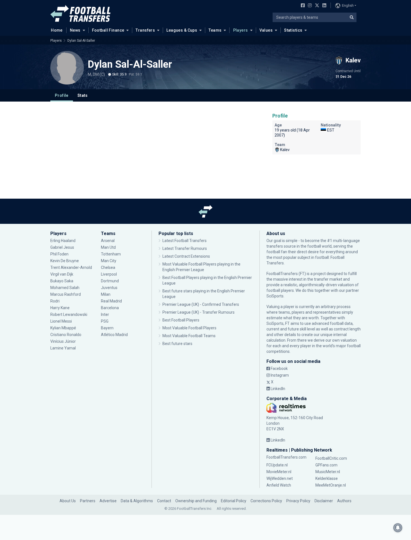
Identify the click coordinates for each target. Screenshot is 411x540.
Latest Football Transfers (184, 240)
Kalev (285, 149)
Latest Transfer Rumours (184, 248)
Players (240, 30)
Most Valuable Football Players (189, 328)
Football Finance (108, 30)
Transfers (145, 30)
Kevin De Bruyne (64, 261)
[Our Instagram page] (309, 6)
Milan (105, 294)
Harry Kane (60, 308)
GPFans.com (326, 465)
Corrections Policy (266, 501)
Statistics (293, 30)
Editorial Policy (233, 501)
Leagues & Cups (181, 30)
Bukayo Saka (61, 281)
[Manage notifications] (397, 527)
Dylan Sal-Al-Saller (81, 41)
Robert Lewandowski (68, 314)
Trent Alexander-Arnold (71, 267)
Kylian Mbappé (63, 328)
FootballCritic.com (331, 458)
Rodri (55, 301)
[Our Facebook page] (302, 6)
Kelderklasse (326, 478)
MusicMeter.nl (327, 471)
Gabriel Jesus (62, 247)
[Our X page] (316, 6)
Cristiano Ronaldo (65, 334)
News (75, 30)
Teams (215, 30)
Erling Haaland (62, 240)
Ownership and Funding (196, 501)
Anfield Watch (278, 485)
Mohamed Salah (64, 287)
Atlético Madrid (114, 334)
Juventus (109, 287)
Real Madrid (111, 301)
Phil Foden (59, 254)
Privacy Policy (298, 501)
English (348, 5)
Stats (82, 95)
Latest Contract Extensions (186, 256)
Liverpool (109, 274)
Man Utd (108, 247)
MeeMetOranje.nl (330, 485)
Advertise (108, 501)
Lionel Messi (61, 321)
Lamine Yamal (63, 348)
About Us (68, 501)
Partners (87, 501)
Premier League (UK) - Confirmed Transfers (200, 304)
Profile (61, 95)
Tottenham (111, 254)
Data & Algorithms (137, 501)
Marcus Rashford (65, 294)
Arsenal (108, 240)
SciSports (275, 296)
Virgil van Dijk (62, 274)
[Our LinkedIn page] (323, 6)
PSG (104, 321)
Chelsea (108, 267)
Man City (108, 261)
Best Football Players (180, 320)
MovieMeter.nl (278, 471)
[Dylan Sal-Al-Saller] (67, 67)
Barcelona (110, 308)
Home (57, 30)
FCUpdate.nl (277, 465)
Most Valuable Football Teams (189, 336)
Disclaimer (324, 501)
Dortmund (110, 281)
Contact (164, 501)
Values (266, 30)
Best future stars (177, 343)
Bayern (107, 328)
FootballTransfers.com (286, 457)
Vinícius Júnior (63, 341)
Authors (344, 501)
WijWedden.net (279, 478)
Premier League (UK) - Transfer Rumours (198, 312)
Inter (105, 314)
